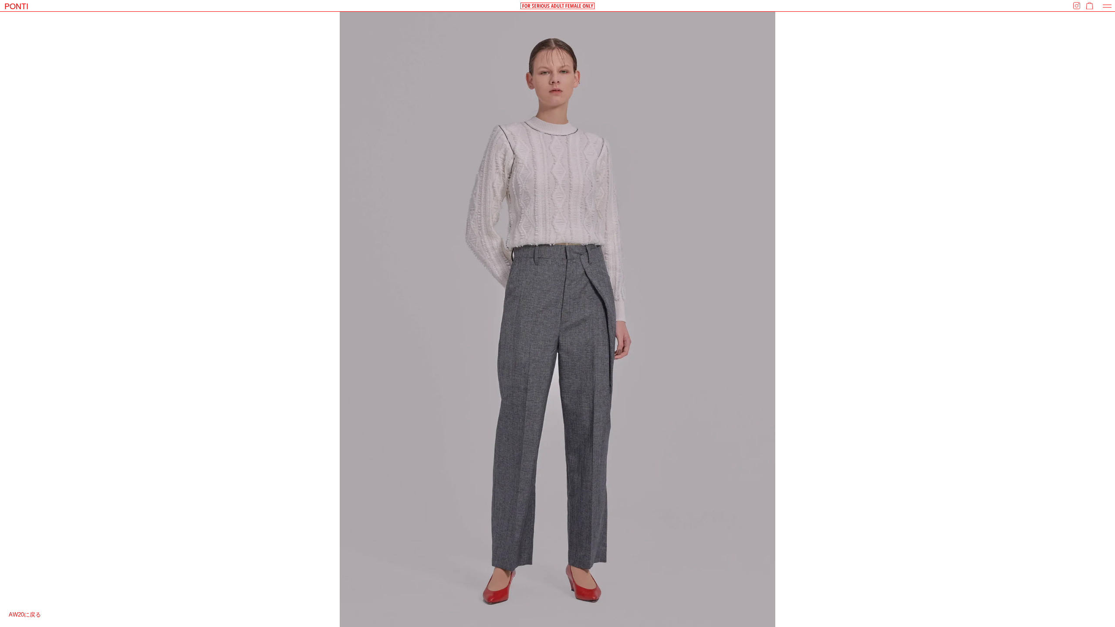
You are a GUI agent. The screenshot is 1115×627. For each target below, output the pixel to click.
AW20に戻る (25, 614)
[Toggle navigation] (1107, 6)
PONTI (16, 5)
